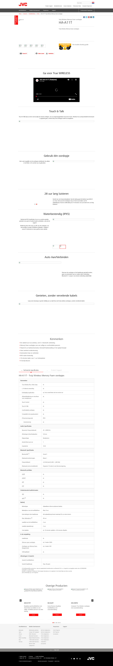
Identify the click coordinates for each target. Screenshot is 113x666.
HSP (23, 486)
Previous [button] (21, 600)
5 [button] (59, 622)
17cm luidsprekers (45, 634)
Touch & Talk (25, 406)
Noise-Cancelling (22, 638)
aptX (23, 498)
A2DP (23, 474)
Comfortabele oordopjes (28, 410)
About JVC (22, 658)
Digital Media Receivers (34, 638)
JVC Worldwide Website (49, 658)
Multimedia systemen (33, 630)
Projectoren (56, 626)
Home (20, 13)
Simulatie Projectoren (87, 6)
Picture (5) (24, 53)
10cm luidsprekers (45, 639)
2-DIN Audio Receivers (34, 641)
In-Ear (38, 13)
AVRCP (24, 478)
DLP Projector (56, 632)
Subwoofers (43, 641)
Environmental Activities (34, 658)
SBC (23, 494)
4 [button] (58, 622)
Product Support (49, 6)
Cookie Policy (56, 661)
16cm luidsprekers (45, 636)
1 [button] (53, 622)
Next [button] (92, 600)
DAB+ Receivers (32, 634)
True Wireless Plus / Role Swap (29, 384)
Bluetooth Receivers (33, 636)
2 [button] (36, 204)
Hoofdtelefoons (32, 13)
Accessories (43, 643)
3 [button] (56, 622)
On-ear (20, 634)
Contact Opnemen (67, 6)
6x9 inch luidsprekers (45, 630)
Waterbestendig (27, 422)
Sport (20, 632)
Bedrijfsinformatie (58, 6)
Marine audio (32, 643)
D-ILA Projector (56, 630)
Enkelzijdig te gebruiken (28, 392)
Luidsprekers (32, 645)
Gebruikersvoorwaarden (42, 661)
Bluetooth (21, 630)
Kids (20, 639)
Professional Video (77, 6)
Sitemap (31, 656)
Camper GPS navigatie (34, 632)
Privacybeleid (50, 661)
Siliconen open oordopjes (28, 542)
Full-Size (20, 641)
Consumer (25, 13)
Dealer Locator (41, 53)
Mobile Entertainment (34, 626)
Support (65, 626)
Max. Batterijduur (26, 518)
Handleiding (51, 53)
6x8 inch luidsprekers (45, 632)
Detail (33, 615)
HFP (23, 482)
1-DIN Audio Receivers (34, 639)
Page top (56, 650)
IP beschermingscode (27, 418)
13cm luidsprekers (45, 638)
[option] (76, 47)
